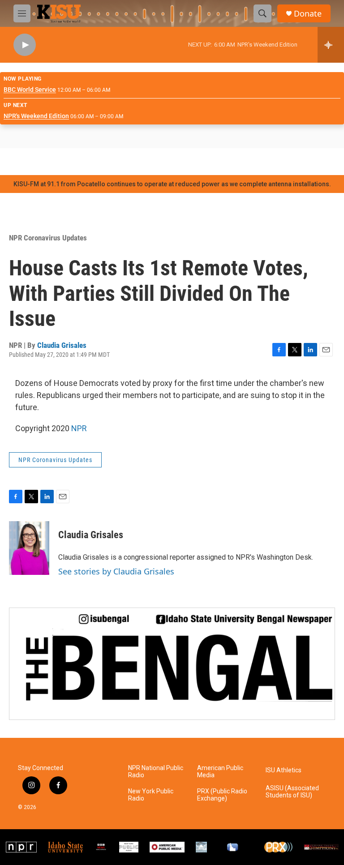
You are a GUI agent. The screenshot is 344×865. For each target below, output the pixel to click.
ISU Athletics (283, 770)
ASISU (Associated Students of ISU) (292, 792)
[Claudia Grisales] (29, 548)
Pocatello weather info (143, 161)
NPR (79, 428)
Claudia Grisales (61, 345)
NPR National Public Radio (155, 772)
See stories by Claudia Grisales (116, 571)
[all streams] (331, 45)
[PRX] (278, 847)
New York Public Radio (150, 795)
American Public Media (220, 772)
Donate (308, 13)
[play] (24, 45)
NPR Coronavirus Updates (48, 237)
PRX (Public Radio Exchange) (222, 795)
